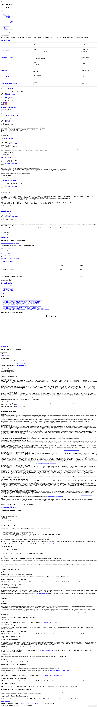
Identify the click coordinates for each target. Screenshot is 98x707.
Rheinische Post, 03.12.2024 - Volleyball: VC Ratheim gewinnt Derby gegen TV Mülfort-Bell (23, 308)
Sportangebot (6, 15)
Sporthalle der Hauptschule (10, 94)
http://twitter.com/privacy (86, 495)
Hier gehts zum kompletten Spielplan (9, 107)
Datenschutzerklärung (7, 29)
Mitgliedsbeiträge (6, 24)
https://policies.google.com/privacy (45, 650)
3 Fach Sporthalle (8, 97)
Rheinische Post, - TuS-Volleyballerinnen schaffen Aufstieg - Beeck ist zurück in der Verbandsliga (26, 309)
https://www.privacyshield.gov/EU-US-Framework (52, 622)
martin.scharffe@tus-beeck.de (19, 365)
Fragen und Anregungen (8, 289)
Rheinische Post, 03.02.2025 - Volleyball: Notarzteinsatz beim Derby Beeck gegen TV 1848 (22, 302)
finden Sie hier (47, 595)
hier (16, 406)
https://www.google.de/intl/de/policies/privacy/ (59, 670)
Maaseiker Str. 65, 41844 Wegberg (8, 248)
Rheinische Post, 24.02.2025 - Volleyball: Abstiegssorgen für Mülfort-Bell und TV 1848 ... (22, 301)
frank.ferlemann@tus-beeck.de (23, 363)
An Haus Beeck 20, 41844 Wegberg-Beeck (10, 243)
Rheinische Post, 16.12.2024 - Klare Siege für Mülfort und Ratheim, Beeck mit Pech (21, 307)
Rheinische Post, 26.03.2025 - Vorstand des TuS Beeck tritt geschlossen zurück (20, 298)
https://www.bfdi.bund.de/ (48, 543)
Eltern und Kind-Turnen (11, 21)
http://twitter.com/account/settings (55, 496)
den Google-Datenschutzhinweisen (40, 593)
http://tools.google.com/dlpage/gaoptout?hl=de (46, 463)
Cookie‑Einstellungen (92, 705)
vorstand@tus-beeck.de (5, 355)
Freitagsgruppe (9, 22)
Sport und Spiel (9, 20)
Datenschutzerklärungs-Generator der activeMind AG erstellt (31, 703)
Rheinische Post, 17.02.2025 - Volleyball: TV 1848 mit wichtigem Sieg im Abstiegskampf (22, 306)
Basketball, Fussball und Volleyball (9, 83)
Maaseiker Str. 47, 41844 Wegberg (8, 253)
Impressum (5, 28)
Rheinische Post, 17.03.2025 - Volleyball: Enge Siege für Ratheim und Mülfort (19, 304)
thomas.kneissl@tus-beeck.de (21, 360)
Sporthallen (5, 23)
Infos (4, 27)
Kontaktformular (6, 26)
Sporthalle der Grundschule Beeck (12, 143)
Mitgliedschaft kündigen (8, 290)
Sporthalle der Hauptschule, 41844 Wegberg (10, 258)
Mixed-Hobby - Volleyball (11, 17)
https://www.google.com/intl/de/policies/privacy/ (11, 488)
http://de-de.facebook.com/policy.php (71, 450)
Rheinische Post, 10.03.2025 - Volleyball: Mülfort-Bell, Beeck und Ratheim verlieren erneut (22, 300)
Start (4, 14)
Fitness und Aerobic (10, 18)
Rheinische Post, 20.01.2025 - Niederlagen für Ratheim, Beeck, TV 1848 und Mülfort (21, 303)
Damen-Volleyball (10, 16)
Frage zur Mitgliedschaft (8, 288)
